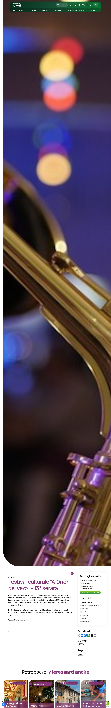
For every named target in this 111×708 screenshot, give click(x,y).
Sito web (85, 615)
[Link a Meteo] (83, 4)
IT (96, 5)
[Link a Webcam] (79, 4)
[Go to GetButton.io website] (107, 706)
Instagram (85, 622)
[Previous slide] (2, 701)
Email (84, 612)
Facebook (85, 618)
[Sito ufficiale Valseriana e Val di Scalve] (17, 5)
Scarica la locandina (91, 592)
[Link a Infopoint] (91, 4)
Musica (11, 578)
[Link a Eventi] (87, 4)
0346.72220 (85, 609)
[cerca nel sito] (70, 4)
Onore (80, 645)
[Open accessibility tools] (4, 704)
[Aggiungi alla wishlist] (72, 573)
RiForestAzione (61, 5)
